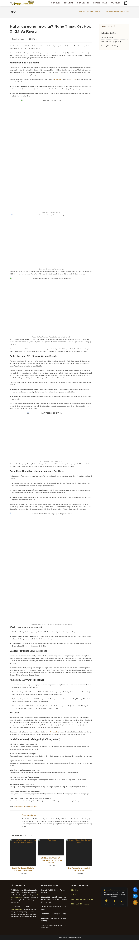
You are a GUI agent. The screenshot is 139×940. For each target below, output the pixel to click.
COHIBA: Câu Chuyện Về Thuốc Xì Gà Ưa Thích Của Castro (51, 860)
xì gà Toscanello (52, 732)
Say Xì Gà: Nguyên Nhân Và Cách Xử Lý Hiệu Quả (23, 869)
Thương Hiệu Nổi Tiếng (109, 46)
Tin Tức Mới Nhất (107, 37)
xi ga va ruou (32, 806)
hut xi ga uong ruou (20, 806)
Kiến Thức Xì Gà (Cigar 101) (111, 41)
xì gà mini (57, 79)
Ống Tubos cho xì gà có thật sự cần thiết (79, 869)
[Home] (75, 11)
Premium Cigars (18, 39)
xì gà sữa (73, 79)
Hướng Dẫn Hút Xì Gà (108, 33)
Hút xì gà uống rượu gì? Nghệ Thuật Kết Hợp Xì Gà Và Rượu (110, 11)
